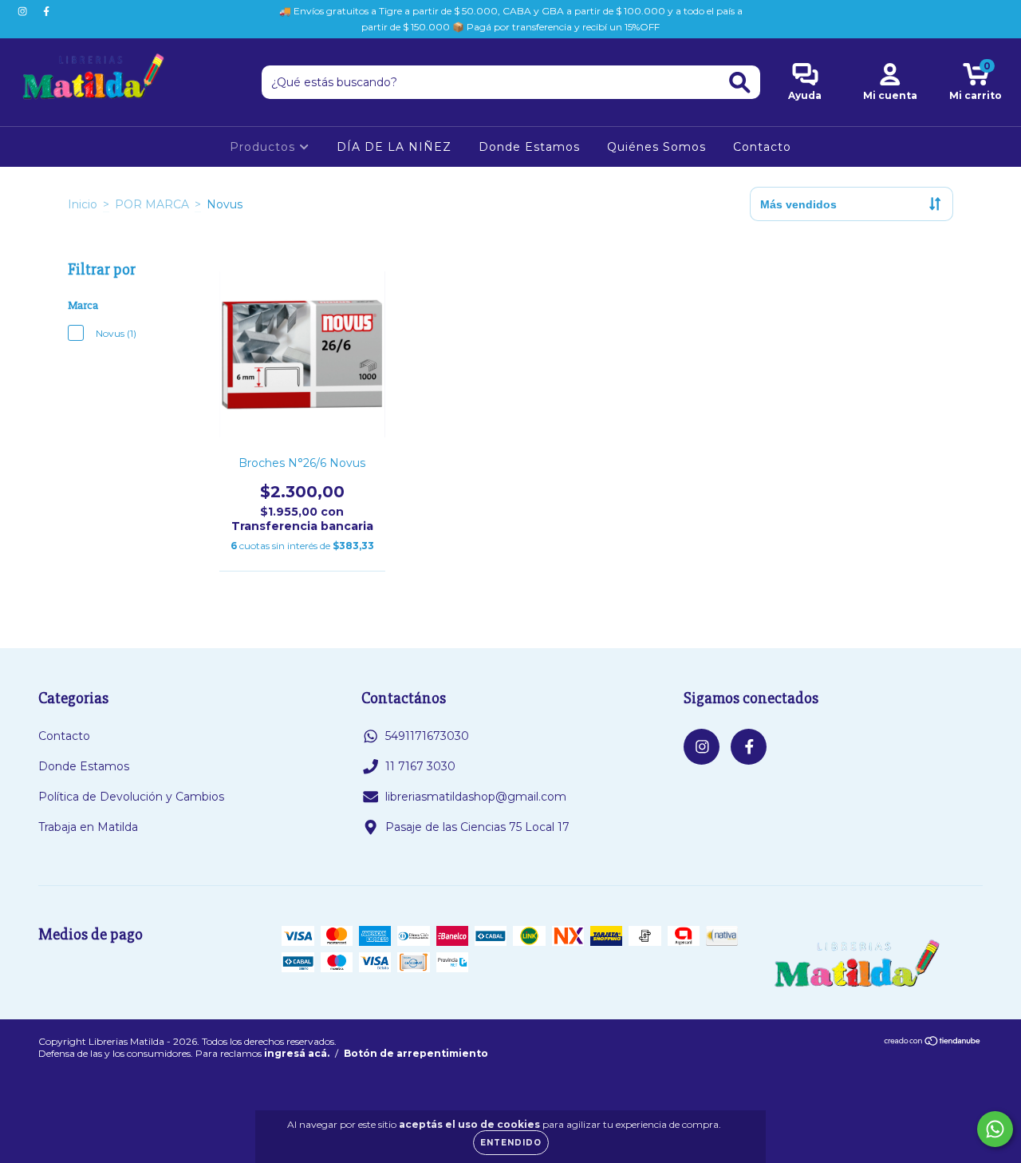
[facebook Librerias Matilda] (46, 11)
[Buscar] (740, 82)
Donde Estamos (529, 147)
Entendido (511, 1142)
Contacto (762, 147)
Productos (264, 147)
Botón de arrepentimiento (416, 1053)
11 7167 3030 (420, 766)
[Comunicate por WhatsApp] (995, 1129)
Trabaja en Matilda (88, 827)
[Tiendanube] (933, 1043)
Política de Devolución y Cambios (131, 796)
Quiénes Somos (656, 147)
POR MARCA (152, 204)
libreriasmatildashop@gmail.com (475, 796)
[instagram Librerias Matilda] (24, 11)
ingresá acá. (296, 1053)
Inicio (82, 204)
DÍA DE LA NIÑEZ (394, 147)
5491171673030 (427, 736)
